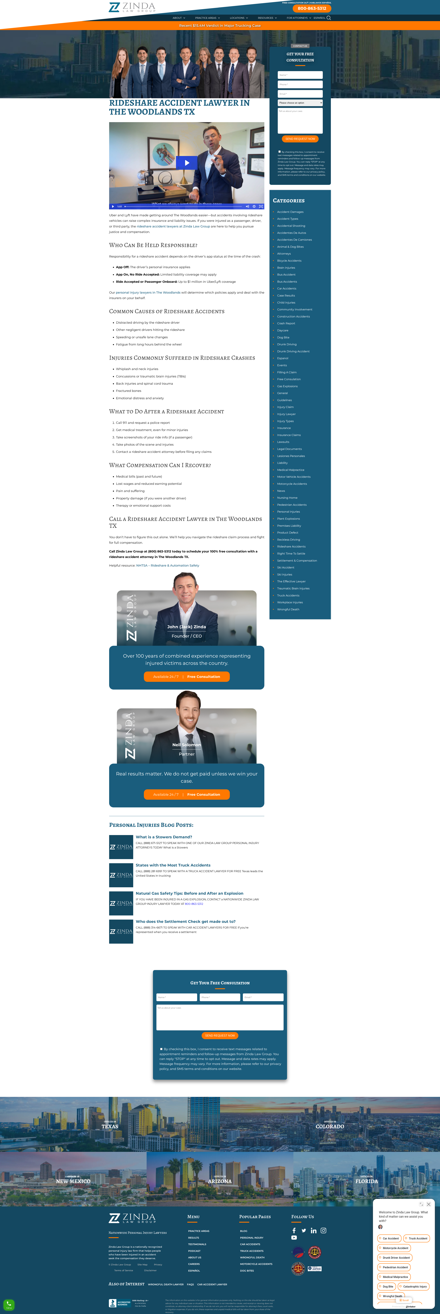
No (214, 666)
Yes (225, 666)
